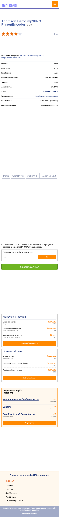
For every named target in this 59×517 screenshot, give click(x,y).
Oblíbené (9, 481)
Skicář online (11, 493)
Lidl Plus (9, 485)
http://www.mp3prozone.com (47, 96)
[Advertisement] (30, 13)
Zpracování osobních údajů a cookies (38, 509)
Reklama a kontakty (29, 513)
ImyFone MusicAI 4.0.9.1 (12, 335)
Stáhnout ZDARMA (29, 267)
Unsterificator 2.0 (9, 322)
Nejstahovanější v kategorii (13, 391)
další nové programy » (30, 343)
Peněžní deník (11, 497)
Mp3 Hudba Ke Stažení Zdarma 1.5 (21, 399)
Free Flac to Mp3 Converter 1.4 (19, 414)
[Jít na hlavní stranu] (9, 6)
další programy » (29, 423)
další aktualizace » (29, 378)
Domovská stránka (50, 92)
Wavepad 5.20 (8, 357)
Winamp (7, 407)
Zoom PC (9, 489)
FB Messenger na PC (14, 500)
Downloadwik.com (39, 508)
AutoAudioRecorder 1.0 (12, 329)
